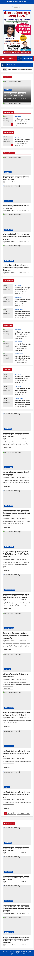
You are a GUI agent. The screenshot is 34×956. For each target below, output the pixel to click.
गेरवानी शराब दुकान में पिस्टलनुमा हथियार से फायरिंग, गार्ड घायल (8, 120)
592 (22, 813)
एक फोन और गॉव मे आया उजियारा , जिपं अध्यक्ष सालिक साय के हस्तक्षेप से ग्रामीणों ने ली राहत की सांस (16, 753)
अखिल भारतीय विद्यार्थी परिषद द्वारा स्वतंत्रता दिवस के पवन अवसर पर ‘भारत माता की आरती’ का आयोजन (16, 236)
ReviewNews (16, 954)
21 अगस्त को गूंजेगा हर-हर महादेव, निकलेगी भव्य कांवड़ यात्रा (8, 301)
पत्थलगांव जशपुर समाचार (10, 590)
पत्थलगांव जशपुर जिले (9, 628)
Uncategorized (9, 260)
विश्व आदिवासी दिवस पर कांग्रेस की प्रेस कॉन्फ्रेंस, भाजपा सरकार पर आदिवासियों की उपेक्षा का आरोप (15, 635)
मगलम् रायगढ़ (7, 669)
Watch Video (27, 58)
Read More (8, 448)
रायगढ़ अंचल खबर (8, 201)
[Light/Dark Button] (11, 58)
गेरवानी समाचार (18, 116)
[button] (3, 58)
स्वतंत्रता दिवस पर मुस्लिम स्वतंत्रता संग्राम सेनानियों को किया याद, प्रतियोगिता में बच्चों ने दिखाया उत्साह (16, 267)
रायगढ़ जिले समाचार (9, 229)
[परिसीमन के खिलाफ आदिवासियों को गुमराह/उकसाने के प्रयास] (17, 662)
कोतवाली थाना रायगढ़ (9, 707)
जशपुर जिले (7, 787)
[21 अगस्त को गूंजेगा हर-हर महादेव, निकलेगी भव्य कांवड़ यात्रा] (17, 194)
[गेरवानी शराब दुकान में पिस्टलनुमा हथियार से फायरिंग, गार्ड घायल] (17, 165)
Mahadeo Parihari (22, 123)
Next (27, 813)
